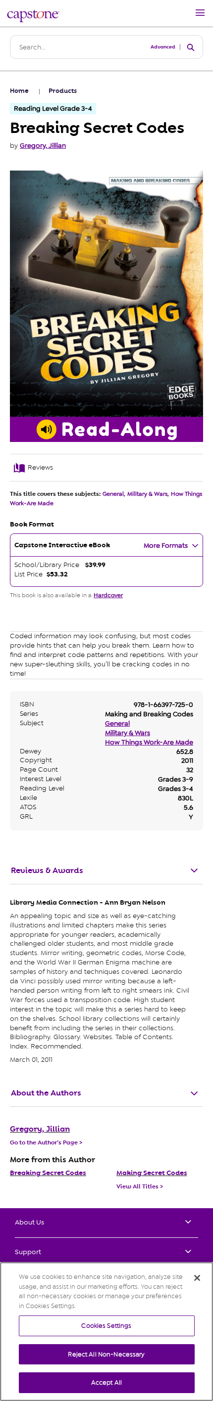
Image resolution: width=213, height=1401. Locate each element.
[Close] (197, 1278)
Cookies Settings (106, 1325)
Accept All (106, 1382)
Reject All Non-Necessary (106, 1354)
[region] (106, 1331)
